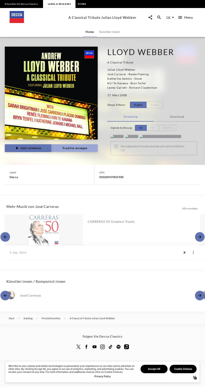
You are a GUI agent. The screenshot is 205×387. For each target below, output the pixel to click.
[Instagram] (102, 347)
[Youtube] (94, 347)
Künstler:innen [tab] (109, 31)
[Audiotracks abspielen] (185, 253)
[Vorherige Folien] (5, 237)
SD (140, 127)
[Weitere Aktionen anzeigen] (193, 253)
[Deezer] (131, 136)
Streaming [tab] (130, 116)
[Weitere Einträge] (200, 237)
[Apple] (127, 347)
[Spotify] (117, 136)
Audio (138, 104)
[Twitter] (78, 347)
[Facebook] (86, 347)
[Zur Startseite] (37, 22)
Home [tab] (90, 31)
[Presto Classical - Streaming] (160, 136)
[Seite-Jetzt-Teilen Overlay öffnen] (150, 17)
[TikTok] (111, 347)
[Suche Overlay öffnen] (159, 17)
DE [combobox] (168, 17)
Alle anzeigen (190, 208)
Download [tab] (177, 116)
